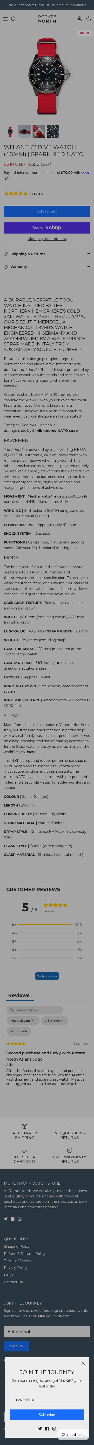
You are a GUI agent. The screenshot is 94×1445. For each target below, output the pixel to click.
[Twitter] (40, 1428)
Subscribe (47, 1415)
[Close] (83, 1363)
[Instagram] (54, 1428)
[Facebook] (47, 1428)
